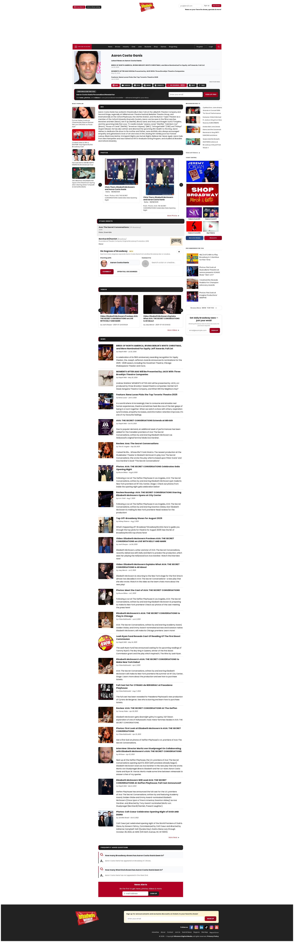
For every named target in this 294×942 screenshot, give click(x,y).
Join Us (177, 932)
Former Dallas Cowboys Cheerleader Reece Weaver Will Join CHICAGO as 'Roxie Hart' (82, 118)
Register (200, 47)
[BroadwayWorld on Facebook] (191, 927)
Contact (170, 932)
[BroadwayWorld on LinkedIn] (201, 927)
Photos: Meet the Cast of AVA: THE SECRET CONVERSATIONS (148, 590)
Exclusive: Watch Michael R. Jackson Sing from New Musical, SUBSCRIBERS (212, 120)
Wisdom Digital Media (183, 936)
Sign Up (153, 893)
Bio (116, 85)
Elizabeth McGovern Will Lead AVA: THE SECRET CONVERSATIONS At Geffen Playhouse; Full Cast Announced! (148, 781)
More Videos (172, 330)
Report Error (214, 933)
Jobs (140, 47)
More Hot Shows (194, 238)
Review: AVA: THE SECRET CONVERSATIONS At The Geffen (146, 708)
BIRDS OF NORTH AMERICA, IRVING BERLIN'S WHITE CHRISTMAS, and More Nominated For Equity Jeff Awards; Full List (158, 65)
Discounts (213, 238)
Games (163, 47)
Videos (127, 85)
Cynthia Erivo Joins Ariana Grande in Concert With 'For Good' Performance (212, 110)
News (110, 47)
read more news (214, 82)
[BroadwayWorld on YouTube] (217, 927)
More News (173, 837)
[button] (218, 46)
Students (147, 47)
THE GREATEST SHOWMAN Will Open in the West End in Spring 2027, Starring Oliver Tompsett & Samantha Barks (83, 178)
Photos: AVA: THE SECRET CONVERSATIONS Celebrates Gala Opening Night (121, 197)
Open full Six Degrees (127, 271)
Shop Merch (80, 7)
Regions (197, 932)
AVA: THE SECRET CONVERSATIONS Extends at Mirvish (144, 420)
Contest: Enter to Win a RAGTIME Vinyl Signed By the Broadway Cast (82, 139)
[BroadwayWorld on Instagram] (196, 927)
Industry (126, 47)
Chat (133, 47)
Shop (156, 47)
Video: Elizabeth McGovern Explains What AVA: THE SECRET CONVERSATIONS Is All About (161, 318)
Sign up (214, 330)
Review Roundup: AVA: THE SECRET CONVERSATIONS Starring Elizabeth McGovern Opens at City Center (148, 494)
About (163, 932)
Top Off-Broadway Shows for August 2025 (139, 518)
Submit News (187, 932)
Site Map (204, 932)
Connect (107, 271)
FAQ (203, 85)
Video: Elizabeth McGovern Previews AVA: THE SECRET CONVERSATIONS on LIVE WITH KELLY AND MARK (119, 318)
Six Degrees (177, 85)
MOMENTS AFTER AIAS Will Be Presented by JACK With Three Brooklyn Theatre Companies (147, 71)
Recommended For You (195, 248)
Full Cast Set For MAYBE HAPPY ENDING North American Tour (83, 158)
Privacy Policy (213, 936)
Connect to (146, 258)
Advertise (155, 932)
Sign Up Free (210, 94)
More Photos (172, 215)
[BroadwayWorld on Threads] (211, 927)
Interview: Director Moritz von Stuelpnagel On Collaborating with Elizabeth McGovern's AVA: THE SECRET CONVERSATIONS (149, 750)
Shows (117, 47)
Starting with (105, 258)
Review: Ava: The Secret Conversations (137, 443)
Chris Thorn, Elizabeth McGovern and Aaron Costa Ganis (120, 189)
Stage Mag (173, 47)
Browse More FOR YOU (202, 308)
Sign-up (206, 5)
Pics (138, 85)
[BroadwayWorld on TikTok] (206, 927)
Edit (193, 85)
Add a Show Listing (93, 7)
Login (211, 47)
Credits (160, 85)
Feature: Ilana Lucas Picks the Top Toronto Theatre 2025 (134, 77)
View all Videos (192, 153)
